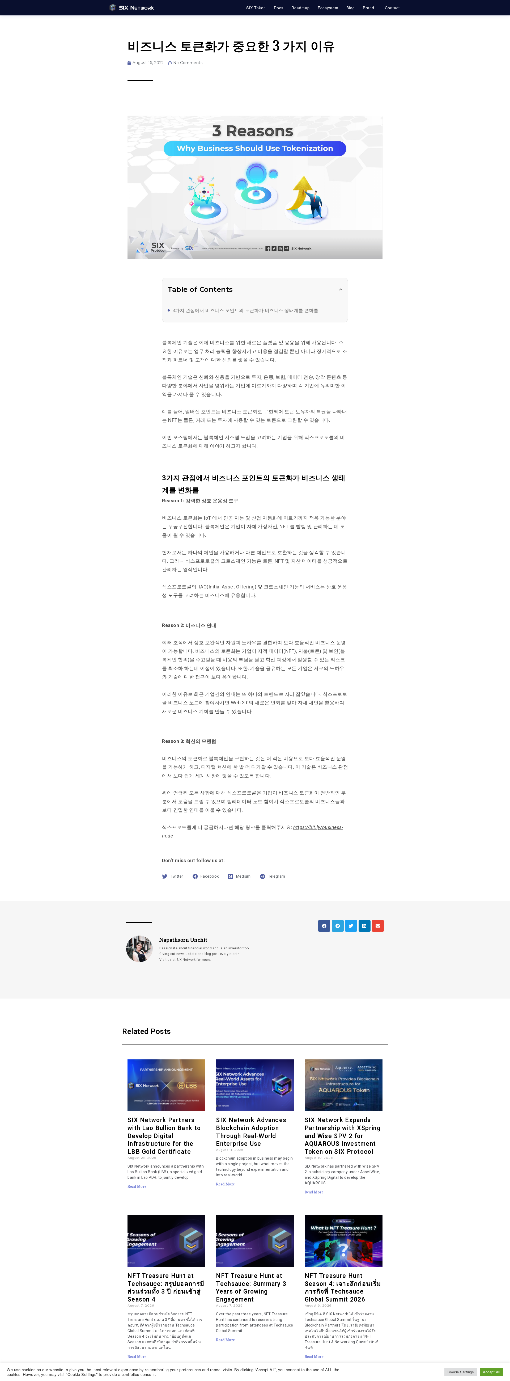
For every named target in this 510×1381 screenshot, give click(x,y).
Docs (278, 7)
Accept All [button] (491, 1371)
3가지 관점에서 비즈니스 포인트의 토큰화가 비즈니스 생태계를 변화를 (245, 310)
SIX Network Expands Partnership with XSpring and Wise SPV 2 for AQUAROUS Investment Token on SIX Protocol (343, 1136)
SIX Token (256, 7)
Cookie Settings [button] (461, 1371)
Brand (368, 7)
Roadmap (300, 7)
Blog (350, 7)
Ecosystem (328, 7)
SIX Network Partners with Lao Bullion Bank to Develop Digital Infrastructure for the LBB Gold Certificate (164, 1136)
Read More (137, 1186)
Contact (392, 7)
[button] (341, 289)
